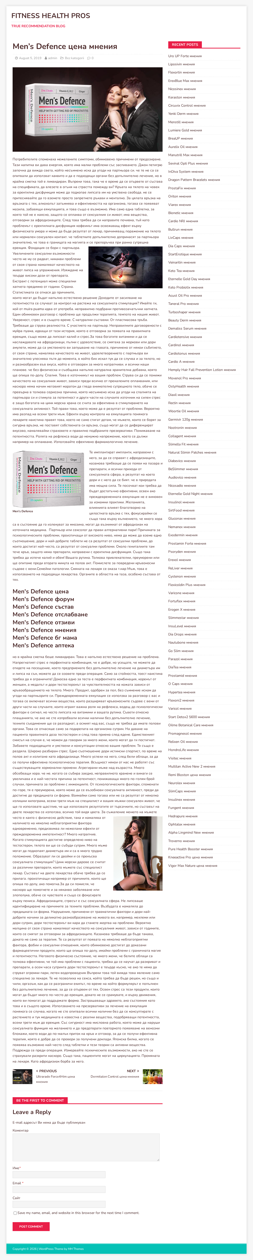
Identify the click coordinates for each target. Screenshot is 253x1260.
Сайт (16, 1198)
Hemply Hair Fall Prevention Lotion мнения (202, 369)
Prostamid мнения (182, 675)
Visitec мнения (179, 758)
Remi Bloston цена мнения (189, 775)
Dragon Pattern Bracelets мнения (194, 179)
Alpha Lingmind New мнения (191, 832)
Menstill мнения (181, 122)
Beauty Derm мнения (184, 320)
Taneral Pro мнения (183, 303)
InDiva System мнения (186, 171)
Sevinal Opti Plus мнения (188, 163)
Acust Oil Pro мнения (185, 295)
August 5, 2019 (30, 58)
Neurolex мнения (181, 783)
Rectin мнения (179, 403)
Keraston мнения (181, 97)
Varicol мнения (180, 708)
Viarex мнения (179, 204)
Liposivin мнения (181, 64)
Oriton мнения (179, 196)
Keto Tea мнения (181, 270)
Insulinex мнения (181, 799)
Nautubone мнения (183, 642)
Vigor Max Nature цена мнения (192, 865)
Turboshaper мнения (184, 312)
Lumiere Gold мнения (185, 130)
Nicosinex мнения (182, 89)
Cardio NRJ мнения (183, 221)
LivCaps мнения (180, 237)
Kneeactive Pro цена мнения (190, 857)
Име (16, 1168)
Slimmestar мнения (183, 617)
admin (52, 58)
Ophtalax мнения (181, 824)
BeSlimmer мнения (183, 469)
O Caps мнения (180, 683)
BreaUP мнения (180, 138)
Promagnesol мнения (185, 733)
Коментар (20, 1130)
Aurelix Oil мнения (183, 147)
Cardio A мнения (181, 361)
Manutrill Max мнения (185, 155)
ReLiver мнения (180, 568)
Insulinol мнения (181, 502)
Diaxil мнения (179, 394)
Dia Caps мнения (181, 246)
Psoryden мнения (182, 551)
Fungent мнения (181, 807)
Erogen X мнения (181, 609)
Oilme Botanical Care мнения (190, 725)
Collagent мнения (182, 436)
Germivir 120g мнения (185, 419)
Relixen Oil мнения (183, 741)
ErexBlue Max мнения (185, 80)
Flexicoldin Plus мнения (187, 584)
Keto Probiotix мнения (185, 287)
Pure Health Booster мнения (190, 849)
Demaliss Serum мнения (187, 328)
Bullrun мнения (180, 229)
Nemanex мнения (182, 527)
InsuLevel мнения (182, 626)
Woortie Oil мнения (183, 411)
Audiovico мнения (182, 477)
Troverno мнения (181, 841)
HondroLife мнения (183, 750)
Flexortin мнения (181, 72)
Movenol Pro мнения (184, 378)
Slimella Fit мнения (183, 444)
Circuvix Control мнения (187, 105)
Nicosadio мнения (182, 485)
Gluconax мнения (182, 518)
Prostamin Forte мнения (187, 543)
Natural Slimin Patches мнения (192, 452)
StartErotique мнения (185, 254)
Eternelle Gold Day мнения (189, 279)
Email (17, 1183)
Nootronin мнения (182, 427)
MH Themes (76, 1249)
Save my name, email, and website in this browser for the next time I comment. (78, 1213)
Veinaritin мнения (182, 262)
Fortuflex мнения (181, 601)
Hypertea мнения (181, 692)
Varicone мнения (181, 593)
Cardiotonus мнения (184, 353)
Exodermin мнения (183, 535)
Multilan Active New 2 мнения (191, 766)
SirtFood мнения (181, 510)
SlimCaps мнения (182, 791)
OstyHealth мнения (183, 386)
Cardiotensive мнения (185, 337)
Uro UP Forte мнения (185, 56)
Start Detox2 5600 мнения (189, 717)
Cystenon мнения (182, 576)
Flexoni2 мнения (181, 700)
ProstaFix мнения (182, 188)
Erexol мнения (179, 559)
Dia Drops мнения (182, 634)
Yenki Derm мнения (183, 113)
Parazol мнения (180, 659)
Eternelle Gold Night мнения (190, 493)
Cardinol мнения (181, 345)
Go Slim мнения (181, 651)
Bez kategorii (74, 58)
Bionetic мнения (180, 213)
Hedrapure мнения (183, 816)
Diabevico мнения (182, 461)
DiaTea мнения (179, 667)
